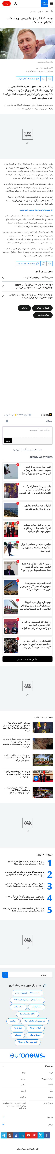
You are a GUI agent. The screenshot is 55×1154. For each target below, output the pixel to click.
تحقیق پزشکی (35, 1035)
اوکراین (32, 12)
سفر (51, 1091)
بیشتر (50, 1125)
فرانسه (13, 1021)
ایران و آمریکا (35, 1028)
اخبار (46, 12)
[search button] (5, 975)
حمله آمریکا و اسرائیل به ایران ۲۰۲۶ (27, 1000)
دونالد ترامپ (18, 1007)
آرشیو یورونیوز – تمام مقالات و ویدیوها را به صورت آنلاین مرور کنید (14, 1106)
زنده (6, 3)
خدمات (50, 1117)
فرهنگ (23, 1091)
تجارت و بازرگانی (46, 1078)
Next (50, 1085)
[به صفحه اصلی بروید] (44, 3)
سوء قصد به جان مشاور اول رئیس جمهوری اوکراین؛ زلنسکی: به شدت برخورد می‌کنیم (34, 286)
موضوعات (49, 1066)
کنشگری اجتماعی (42, 308)
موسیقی (18, 1035)
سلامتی (23, 1085)
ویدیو (50, 1097)
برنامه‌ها (23, 1097)
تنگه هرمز (18, 1028)
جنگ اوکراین (37, 1007)
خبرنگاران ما (48, 1103)
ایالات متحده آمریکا (27, 1014)
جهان (39, 12)
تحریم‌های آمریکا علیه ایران (34, 1021)
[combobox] (27, 975)
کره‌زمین (23, 1078)
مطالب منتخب (43, 718)
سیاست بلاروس (43, 315)
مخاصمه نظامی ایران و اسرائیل (27, 993)
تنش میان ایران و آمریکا (27, 1042)
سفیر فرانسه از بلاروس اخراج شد (38, 277)
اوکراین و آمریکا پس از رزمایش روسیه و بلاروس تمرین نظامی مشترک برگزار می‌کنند (31, 296)
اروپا (51, 1072)
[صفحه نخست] (52, 11)
